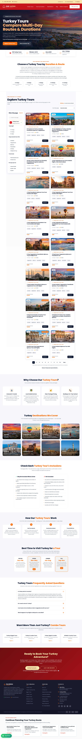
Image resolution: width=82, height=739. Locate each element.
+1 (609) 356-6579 (63, 696)
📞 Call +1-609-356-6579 (49, 668)
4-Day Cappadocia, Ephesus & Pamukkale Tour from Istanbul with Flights (61, 224)
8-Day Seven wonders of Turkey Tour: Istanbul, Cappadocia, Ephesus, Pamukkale (36, 316)
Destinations (50, 6)
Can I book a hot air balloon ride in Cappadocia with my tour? (33, 608)
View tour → (45, 140)
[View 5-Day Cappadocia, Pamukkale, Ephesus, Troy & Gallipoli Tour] (37, 244)
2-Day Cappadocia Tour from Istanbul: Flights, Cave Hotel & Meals (62, 161)
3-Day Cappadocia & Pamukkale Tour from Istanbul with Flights (36, 223)
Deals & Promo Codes (46, 692)
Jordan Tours (29, 694)
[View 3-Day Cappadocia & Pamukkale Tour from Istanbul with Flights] (37, 212)
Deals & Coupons (64, 6)
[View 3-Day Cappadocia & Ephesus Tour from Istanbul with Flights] (63, 182)
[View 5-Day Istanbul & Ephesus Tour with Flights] (63, 336)
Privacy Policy (45, 699)
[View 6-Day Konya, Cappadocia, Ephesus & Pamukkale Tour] (63, 244)
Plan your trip (74, 6)
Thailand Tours (29, 701)
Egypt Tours (28, 692)
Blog (57, 6)
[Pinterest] (67, 706)
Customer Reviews (46, 694)
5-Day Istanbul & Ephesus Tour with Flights (61, 347)
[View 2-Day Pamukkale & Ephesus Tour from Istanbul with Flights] (37, 182)
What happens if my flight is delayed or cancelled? (31, 612)
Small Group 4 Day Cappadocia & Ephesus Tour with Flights (35, 347)
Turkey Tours (30, 6)
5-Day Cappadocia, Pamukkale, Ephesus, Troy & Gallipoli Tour (37, 255)
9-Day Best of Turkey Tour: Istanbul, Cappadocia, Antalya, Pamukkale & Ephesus (61, 316)
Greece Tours (29, 696)
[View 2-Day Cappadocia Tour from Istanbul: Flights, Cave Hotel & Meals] (63, 150)
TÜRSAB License (45, 701)
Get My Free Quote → (32, 668)
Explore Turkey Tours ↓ (10, 43)
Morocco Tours (29, 699)
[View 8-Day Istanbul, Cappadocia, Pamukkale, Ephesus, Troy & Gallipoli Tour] (63, 274)
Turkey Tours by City (30, 689)
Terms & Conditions (46, 696)
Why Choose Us (45, 703)
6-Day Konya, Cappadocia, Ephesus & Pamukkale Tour (61, 255)
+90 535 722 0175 (63, 699)
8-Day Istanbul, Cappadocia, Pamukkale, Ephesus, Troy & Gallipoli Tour (62, 285)
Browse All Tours (29, 703)
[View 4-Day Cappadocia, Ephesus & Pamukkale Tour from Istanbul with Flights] (63, 212)
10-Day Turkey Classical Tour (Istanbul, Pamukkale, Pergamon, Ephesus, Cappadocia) (37, 162)
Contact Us (60, 1)
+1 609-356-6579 (7, 1)
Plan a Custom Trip (24, 43)
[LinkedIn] (65, 706)
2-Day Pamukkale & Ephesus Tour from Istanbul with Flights (37, 193)
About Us (44, 687)
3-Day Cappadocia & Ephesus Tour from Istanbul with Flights (62, 193)
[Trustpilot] (70, 706)
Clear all (21, 112)
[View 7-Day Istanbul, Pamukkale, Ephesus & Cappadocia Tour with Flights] (37, 274)
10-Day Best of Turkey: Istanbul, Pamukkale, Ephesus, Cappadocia (36, 129)
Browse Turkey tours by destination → (50, 367)
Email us (15, 1)
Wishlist (78, 1)
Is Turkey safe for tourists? (24, 591)
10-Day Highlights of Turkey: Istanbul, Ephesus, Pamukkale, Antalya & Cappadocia (61, 130)
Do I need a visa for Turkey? (25, 603)
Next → (64, 362)
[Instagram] (62, 706)
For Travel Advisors (69, 1)
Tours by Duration (40, 6)
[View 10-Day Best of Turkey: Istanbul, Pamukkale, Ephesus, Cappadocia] (37, 119)
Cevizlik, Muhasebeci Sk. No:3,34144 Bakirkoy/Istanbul (66, 694)
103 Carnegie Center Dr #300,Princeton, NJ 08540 (66, 689)
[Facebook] (59, 706)
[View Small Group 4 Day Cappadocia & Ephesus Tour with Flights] (37, 336)
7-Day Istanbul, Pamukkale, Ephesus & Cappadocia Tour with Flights (37, 285)
